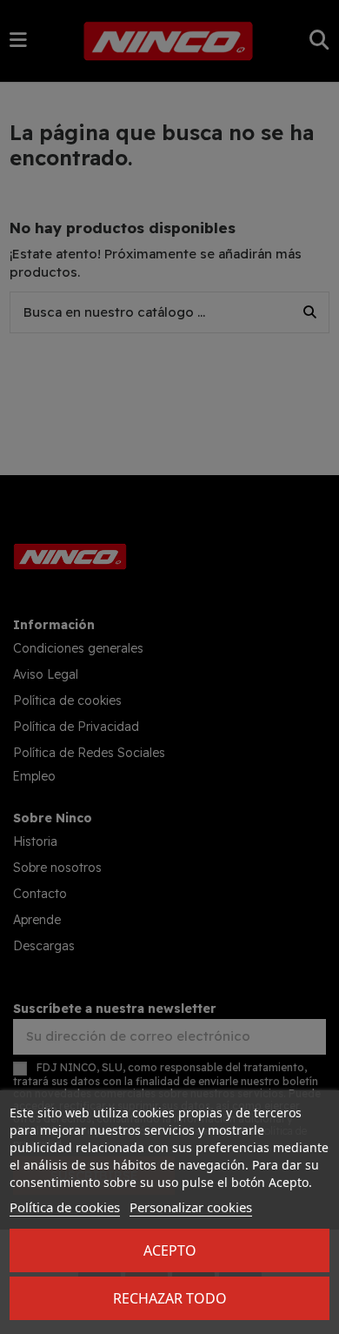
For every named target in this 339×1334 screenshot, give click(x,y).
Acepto (169, 1250)
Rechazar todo (170, 1298)
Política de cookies (65, 1207)
